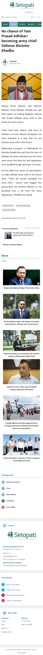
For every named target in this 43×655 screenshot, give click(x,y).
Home (4, 621)
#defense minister (7, 206)
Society (22, 24)
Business (31, 24)
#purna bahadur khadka (23, 206)
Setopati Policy (7, 632)
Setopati (13, 61)
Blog (3, 625)
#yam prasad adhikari (8, 210)
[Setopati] (21, 535)
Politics (13, 24)
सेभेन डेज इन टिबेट (27, 625)
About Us (5, 628)
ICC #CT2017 (26, 621)
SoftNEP (23, 653)
